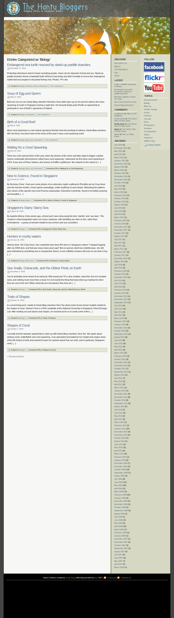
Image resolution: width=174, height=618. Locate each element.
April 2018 (118, 214)
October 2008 (120, 507)
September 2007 (121, 548)
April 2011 (118, 419)
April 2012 (118, 384)
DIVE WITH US (120, 63)
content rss (111, 578)
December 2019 (120, 176)
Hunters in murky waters (24, 236)
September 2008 (121, 510)
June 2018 (118, 211)
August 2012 (119, 375)
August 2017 (119, 236)
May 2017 (118, 243)
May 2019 (118, 189)
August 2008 (119, 514)
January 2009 (120, 498)
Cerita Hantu (119, 119)
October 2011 (119, 400)
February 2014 (120, 321)
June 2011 (118, 413)
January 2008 (120, 536)
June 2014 (118, 309)
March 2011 (119, 422)
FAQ (116, 73)
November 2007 (120, 542)
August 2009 (119, 476)
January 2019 (120, 198)
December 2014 (120, 296)
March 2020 (119, 170)
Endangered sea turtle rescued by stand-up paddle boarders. (49, 65)
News (36, 86)
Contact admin (154, 145)
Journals (147, 119)
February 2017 (120, 252)
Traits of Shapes (18, 297)
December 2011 (120, 394)
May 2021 (118, 151)
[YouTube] (154, 84)
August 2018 (119, 205)
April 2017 (118, 246)
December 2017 (120, 227)
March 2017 (119, 249)
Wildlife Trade (149, 141)
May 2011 (118, 416)
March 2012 (119, 388)
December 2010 (120, 432)
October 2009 (120, 469)
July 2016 (118, 265)
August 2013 (119, 337)
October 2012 (120, 369)
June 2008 (118, 520)
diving (10, 583)
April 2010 (118, 451)
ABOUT (117, 66)
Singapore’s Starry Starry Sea (27, 208)
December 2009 (120, 463)
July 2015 (118, 280)
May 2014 (118, 312)
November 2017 (120, 230)
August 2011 (119, 406)
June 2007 (118, 558)
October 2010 (120, 438)
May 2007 (118, 561)
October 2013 (120, 331)
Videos (147, 135)
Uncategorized (150, 131)
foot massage (39, 583)
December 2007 (120, 539)
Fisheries (29, 86)
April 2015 (118, 287)
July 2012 (118, 378)
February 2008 (120, 533)
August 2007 (119, 552)
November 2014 (120, 299)
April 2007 (118, 564)
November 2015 (120, 277)
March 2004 (119, 567)
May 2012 (118, 381)
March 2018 (119, 217)
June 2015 (118, 283)
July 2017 (118, 239)
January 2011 (119, 429)
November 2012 (120, 366)
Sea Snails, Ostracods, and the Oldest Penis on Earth (44, 268)
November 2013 (120, 328)
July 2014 (118, 306)
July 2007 (118, 555)
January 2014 (120, 324)
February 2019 (120, 195)
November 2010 (120, 435)
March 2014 (119, 318)
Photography (149, 125)
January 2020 (120, 173)
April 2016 (118, 268)
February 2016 (120, 271)
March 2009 (119, 492)
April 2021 (118, 154)
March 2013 (119, 353)
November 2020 (120, 164)
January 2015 (120, 293)
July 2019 (118, 186)
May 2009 (118, 485)
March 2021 (119, 157)
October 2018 (120, 202)
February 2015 (120, 290)
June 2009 (118, 482)
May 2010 (118, 447)
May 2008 (118, 523)
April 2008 (118, 526)
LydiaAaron (119, 114)
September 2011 (121, 403)
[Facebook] (154, 63)
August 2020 (119, 167)
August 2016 (119, 261)
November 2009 (120, 466)
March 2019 (119, 192)
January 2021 (120, 161)
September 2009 (121, 473)
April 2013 (118, 350)
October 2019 (120, 183)
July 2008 (118, 517)
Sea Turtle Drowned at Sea (125, 102)
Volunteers (43, 86)
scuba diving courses (30, 581)
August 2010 (119, 441)
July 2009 (118, 479)
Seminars (148, 128)
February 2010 (120, 457)
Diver (96, 578)
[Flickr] (154, 74)
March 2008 (119, 529)
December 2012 (120, 362)
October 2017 (120, 233)
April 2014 (118, 315)
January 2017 (120, 255)
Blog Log (29, 140)
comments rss (125, 578)
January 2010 (120, 460)
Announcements (150, 100)
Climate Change (150, 109)
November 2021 (120, 148)
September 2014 (121, 302)
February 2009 (120, 495)
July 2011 (118, 410)
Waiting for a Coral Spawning (27, 147)
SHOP (116, 76)
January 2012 (120, 391)
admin (116, 134)
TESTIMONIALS (121, 69)
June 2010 (118, 444)
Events (147, 113)
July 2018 (118, 208)
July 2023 (118, 145)
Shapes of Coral (18, 325)
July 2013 (118, 340)
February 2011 (120, 425)
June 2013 (118, 343)
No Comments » (57, 86)
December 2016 (120, 258)
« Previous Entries (15, 356)
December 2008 (120, 501)
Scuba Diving (71, 578)
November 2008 (120, 504)
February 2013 (120, 356)
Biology (22, 86)
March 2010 (119, 454)
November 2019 (120, 180)
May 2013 (118, 347)
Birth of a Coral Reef (21, 122)
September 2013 (121, 334)
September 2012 (121, 372)
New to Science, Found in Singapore (32, 176)
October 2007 (120, 545)
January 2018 (120, 224)
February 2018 (120, 220)
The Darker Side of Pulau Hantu (125, 120)
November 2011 (120, 397)
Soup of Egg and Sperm (24, 93)
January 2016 (120, 274)
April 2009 (118, 488)
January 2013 (120, 359)
